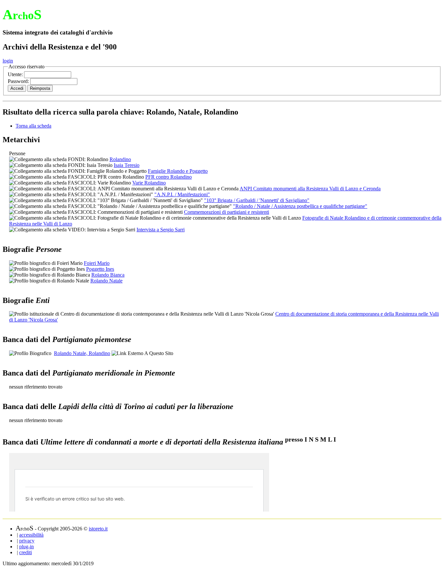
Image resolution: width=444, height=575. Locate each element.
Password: (19, 81)
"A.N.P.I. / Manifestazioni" (182, 194)
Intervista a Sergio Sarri (161, 229)
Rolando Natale (106, 280)
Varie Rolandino (149, 182)
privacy (26, 540)
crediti (25, 552)
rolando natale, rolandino (82, 353)
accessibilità (31, 535)
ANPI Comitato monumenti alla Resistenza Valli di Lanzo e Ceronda (310, 188)
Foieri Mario (97, 263)
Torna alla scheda (33, 126)
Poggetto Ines (100, 269)
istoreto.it (98, 528)
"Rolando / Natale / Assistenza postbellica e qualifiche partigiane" (300, 206)
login (8, 60)
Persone (17, 153)
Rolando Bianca (107, 275)
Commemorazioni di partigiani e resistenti (226, 212)
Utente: (16, 74)
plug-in (26, 546)
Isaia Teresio (126, 165)
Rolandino (120, 159)
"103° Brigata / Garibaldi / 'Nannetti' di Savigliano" (256, 200)
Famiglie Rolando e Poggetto (178, 171)
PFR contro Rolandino (168, 177)
